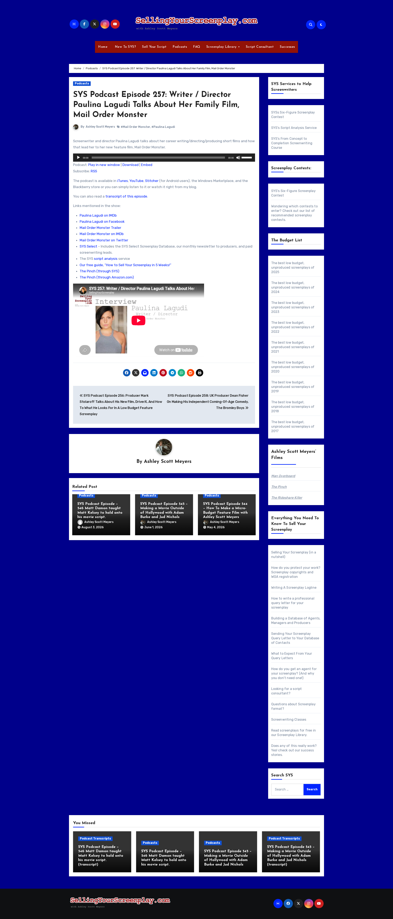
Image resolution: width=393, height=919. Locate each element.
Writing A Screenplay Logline (294, 588)
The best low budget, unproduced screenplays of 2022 (293, 327)
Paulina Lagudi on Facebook (102, 221)
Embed (146, 165)
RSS (94, 171)
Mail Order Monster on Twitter (104, 240)
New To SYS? (125, 47)
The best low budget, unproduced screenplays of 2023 (293, 307)
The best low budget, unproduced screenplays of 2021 (293, 347)
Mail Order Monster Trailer (100, 228)
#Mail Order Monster (135, 127)
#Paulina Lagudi (163, 127)
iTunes (122, 181)
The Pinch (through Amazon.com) (107, 277)
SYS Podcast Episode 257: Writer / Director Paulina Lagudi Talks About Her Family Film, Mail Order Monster (156, 105)
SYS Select (88, 246)
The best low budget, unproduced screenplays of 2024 (293, 287)
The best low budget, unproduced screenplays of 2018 (293, 406)
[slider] (247, 157)
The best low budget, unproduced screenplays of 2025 (293, 267)
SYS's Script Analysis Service (294, 128)
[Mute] (238, 158)
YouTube (136, 181)
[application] (164, 157)
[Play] (78, 158)
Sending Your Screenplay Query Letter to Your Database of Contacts (295, 638)
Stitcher (151, 181)
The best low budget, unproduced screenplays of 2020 (293, 366)
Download (130, 165)
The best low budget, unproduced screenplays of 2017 (293, 426)
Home (102, 47)
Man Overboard (283, 476)
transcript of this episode (126, 196)
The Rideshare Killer (286, 498)
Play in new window (104, 165)
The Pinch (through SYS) (99, 271)
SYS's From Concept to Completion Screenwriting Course (292, 143)
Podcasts (180, 47)
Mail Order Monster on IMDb (102, 234)
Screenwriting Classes (288, 719)
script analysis (105, 259)
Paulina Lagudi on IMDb (98, 215)
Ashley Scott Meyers (100, 126)
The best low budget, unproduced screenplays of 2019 (293, 386)
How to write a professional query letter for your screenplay (292, 602)
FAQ (196, 47)
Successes (287, 47)
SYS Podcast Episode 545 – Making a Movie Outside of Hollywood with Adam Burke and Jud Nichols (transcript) (291, 856)
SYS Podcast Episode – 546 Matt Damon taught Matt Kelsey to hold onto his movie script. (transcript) (100, 856)
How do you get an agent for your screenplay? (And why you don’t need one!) (294, 673)
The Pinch (279, 487)
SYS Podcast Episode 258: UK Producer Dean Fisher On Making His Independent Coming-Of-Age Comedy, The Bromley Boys (207, 402)
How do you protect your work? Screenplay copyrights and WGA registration (296, 572)
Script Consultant (260, 47)
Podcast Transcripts (95, 838)
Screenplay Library (222, 47)
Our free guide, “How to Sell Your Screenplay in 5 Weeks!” (125, 265)
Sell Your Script (154, 47)
